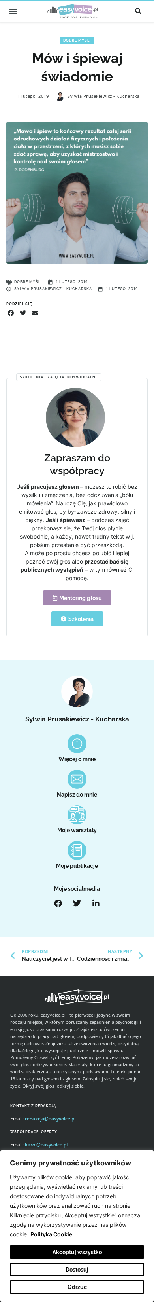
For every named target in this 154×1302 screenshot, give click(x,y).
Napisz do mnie (77, 794)
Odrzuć (77, 1287)
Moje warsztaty (77, 830)
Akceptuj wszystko (77, 1252)
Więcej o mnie (77, 759)
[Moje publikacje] (77, 850)
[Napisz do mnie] (77, 779)
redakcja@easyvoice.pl (50, 1118)
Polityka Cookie (51, 1234)
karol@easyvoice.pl (46, 1144)
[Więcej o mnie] (77, 743)
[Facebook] (58, 903)
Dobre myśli (77, 40)
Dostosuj (77, 1269)
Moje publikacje (77, 866)
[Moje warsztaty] (77, 814)
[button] (12, 11)
